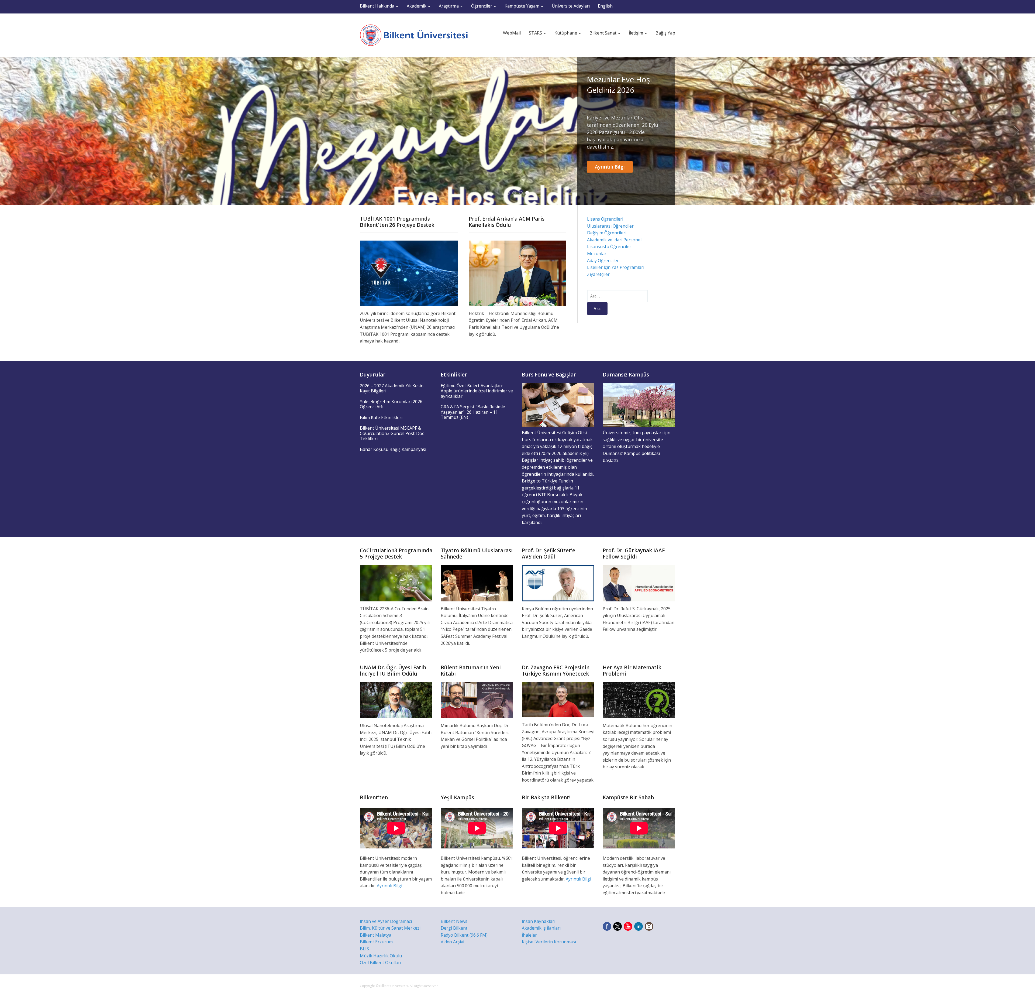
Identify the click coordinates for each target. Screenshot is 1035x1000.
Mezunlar (596, 253)
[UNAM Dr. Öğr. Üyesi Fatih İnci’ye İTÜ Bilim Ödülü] (396, 700)
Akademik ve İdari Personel (614, 240)
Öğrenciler (481, 6)
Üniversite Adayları (571, 6)
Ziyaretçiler (598, 274)
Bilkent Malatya (375, 935)
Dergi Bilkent (454, 928)
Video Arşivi (452, 942)
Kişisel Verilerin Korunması (549, 942)
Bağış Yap (665, 33)
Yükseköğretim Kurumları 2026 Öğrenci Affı (391, 404)
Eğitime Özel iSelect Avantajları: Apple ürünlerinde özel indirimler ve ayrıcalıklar (477, 391)
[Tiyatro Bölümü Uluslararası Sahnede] (477, 583)
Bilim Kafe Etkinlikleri (381, 417)
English (605, 6)
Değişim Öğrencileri (606, 233)
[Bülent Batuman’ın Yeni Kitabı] (477, 700)
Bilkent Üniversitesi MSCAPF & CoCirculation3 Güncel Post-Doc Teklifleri (392, 433)
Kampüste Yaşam (522, 6)
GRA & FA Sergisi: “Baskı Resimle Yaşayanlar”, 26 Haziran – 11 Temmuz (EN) (473, 412)
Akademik (416, 6)
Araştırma (449, 6)
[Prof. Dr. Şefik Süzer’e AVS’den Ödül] (558, 583)
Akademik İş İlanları (541, 928)
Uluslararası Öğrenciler (610, 226)
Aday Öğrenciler (603, 260)
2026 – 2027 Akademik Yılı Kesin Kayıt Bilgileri (391, 388)
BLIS (364, 949)
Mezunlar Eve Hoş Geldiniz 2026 (618, 84)
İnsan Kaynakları (538, 921)
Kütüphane (565, 33)
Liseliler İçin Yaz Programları (615, 267)
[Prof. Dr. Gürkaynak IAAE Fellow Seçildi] (639, 583)
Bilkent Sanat (602, 33)
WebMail (512, 33)
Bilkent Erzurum (376, 942)
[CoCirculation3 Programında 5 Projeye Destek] (396, 583)
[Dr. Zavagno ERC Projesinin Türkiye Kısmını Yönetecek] (558, 699)
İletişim (636, 33)
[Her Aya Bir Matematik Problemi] (639, 700)
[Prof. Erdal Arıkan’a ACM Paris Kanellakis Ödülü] (518, 273)
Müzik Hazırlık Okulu (381, 956)
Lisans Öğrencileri (605, 219)
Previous (19, 130)
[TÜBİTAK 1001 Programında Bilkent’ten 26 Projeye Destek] (409, 273)
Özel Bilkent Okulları (380, 962)
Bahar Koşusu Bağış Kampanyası (393, 449)
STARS (535, 33)
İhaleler (529, 935)
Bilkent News (454, 921)
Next (1016, 130)
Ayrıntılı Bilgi (610, 166)
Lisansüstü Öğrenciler (609, 246)
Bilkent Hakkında (377, 6)
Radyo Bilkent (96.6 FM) (464, 935)
